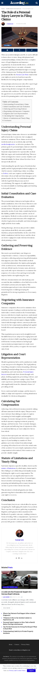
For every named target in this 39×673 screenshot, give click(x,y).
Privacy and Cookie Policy (17, 670)
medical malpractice (8, 144)
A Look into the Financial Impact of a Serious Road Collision (16, 593)
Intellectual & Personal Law (13, 8)
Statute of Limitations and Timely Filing (17, 118)
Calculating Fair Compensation (14, 116)
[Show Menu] (2, 3)
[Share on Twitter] (20, 50)
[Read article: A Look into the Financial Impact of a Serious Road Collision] (19, 580)
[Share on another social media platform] (32, 50)
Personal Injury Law (28, 8)
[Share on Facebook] (7, 50)
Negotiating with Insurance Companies (16, 111)
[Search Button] (37, 3)
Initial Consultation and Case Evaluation (17, 106)
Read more (7, 608)
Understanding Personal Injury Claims (16, 104)
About (10, 644)
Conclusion (7, 120)
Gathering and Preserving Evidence (15, 109)
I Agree (31, 670)
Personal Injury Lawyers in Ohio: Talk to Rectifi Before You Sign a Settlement (19, 623)
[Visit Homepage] (19, 3)
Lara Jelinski (6, 597)
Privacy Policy (25, 644)
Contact (16, 644)
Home (3, 8)
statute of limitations (8, 468)
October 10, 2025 (21, 24)
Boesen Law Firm (22, 75)
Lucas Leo (10, 24)
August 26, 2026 (15, 597)
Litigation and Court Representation (16, 113)
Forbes (5, 173)
